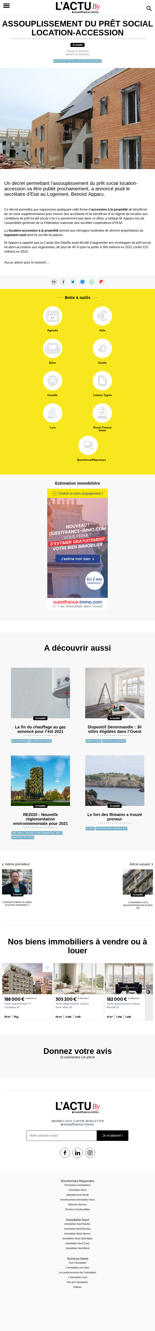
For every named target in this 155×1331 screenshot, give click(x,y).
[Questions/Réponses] (88, 445)
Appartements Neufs (77, 1194)
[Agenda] (52, 316)
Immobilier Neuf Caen (78, 1243)
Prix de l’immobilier (77, 1282)
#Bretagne (93, 741)
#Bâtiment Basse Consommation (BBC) (37, 833)
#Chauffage (20, 741)
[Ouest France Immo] (102, 413)
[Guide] (102, 348)
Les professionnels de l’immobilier (77, 1272)
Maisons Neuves (77, 1204)
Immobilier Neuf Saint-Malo (77, 1238)
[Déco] (52, 348)
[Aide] (102, 316)
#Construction (40, 741)
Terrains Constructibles (77, 1209)
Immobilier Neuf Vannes (77, 1233)
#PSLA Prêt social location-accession (77, 61)
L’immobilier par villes (77, 1267)
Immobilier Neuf (77, 1190)
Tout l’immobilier (78, 1262)
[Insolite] (52, 380)
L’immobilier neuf (77, 1277)
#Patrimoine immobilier (111, 828)
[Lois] (52, 413)
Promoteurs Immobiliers (78, 1185)
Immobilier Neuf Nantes (77, 1224)
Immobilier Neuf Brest (77, 1248)
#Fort (90, 828)
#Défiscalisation (114, 741)
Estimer (77, 1287)
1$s (65, 1153)
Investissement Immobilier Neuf (77, 1199)
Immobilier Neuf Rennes (77, 1228)
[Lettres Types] (102, 380)
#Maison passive (23, 837)
